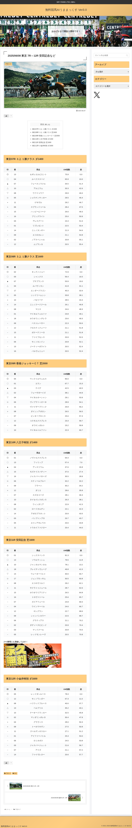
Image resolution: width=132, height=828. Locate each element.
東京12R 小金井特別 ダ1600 (42, 146)
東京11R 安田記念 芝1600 (41, 142)
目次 (42, 124)
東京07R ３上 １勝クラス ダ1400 (44, 129)
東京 (15, 773)
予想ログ (8, 773)
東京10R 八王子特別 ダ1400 (42, 139)
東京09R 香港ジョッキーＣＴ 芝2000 (46, 136)
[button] (127, 55)
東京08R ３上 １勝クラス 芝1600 (44, 132)
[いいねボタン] (6, 115)
